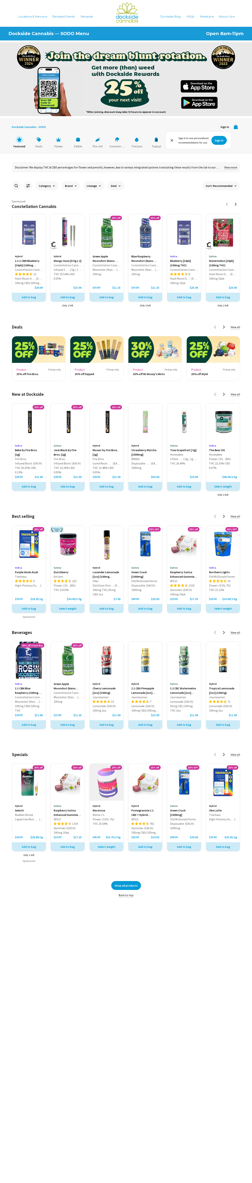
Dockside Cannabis (127, 12)
